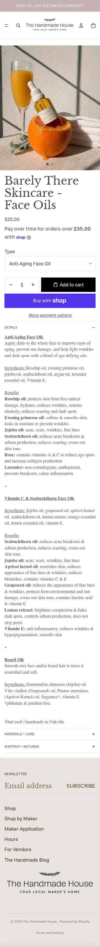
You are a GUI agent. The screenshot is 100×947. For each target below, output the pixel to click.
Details (10, 327)
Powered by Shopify (74, 921)
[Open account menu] (81, 25)
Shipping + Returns (21, 746)
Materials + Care (19, 734)
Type (9, 251)
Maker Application (24, 829)
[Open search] (18, 25)
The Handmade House (40, 921)
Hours (11, 839)
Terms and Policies (50, 933)
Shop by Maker (21, 818)
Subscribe (81, 786)
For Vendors (17, 849)
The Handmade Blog (26, 860)
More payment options (50, 315)
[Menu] (6, 25)
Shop (10, 808)
